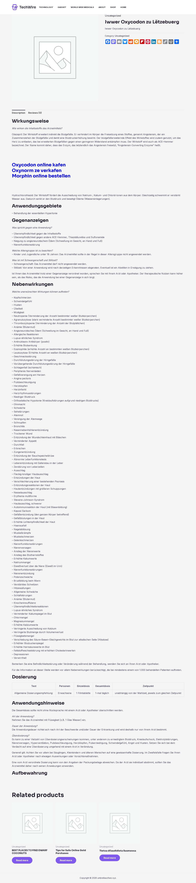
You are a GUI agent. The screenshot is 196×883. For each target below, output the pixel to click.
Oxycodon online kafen (39, 165)
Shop (113, 7)
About (102, 7)
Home (123, 7)
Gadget (62, 7)
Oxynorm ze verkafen (37, 170)
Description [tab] (18, 112)
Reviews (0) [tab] (35, 112)
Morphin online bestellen (41, 176)
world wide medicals (82, 7)
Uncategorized (113, 15)
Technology (46, 7)
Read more (22, 860)
